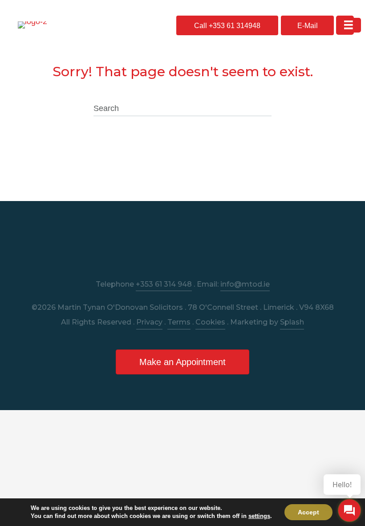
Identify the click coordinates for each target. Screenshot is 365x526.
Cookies (210, 322)
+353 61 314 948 (164, 284)
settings (259, 516)
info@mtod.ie (245, 284)
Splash (292, 322)
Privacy (149, 322)
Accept (308, 512)
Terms (179, 322)
